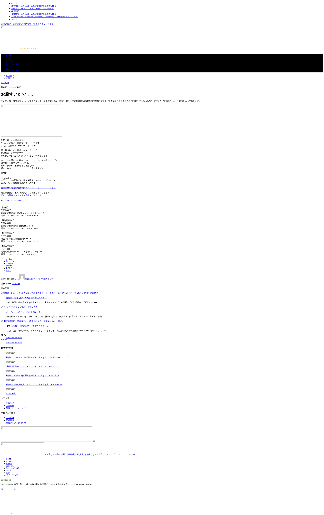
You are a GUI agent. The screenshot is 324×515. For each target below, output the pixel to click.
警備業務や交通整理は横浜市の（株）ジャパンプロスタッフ (28, 188)
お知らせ (16, 284)
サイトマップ (12, 71)
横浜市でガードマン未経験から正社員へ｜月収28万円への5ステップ (37, 357)
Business (9, 57)
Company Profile (13, 64)
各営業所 (15, 11)
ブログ (14, 19)
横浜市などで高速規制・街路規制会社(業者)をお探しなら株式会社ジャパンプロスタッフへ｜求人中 (89, 454)
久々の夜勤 (11, 393)
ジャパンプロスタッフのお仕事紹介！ (23, 312)
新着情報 (10, 405)
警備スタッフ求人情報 (19, 195)
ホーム (14, 3)
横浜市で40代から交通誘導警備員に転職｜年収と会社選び (32, 375)
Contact (9, 66)
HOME (9, 55)
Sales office (10, 62)
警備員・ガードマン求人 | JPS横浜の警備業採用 (32, 8)
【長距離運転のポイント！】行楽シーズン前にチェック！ (32, 366)
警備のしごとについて (16, 408)
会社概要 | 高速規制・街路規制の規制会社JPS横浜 (33, 14)
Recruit (9, 59)
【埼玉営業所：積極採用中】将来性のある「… (27, 326)
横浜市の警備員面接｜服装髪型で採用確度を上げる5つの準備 (34, 384)
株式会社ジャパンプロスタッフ (39, 279)
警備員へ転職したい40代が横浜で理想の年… (26, 298)
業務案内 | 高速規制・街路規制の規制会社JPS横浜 (33, 6)
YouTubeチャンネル (13, 200)
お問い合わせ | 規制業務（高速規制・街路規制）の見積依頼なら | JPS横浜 (44, 16)
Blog (8, 68)
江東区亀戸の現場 (14, 337)
